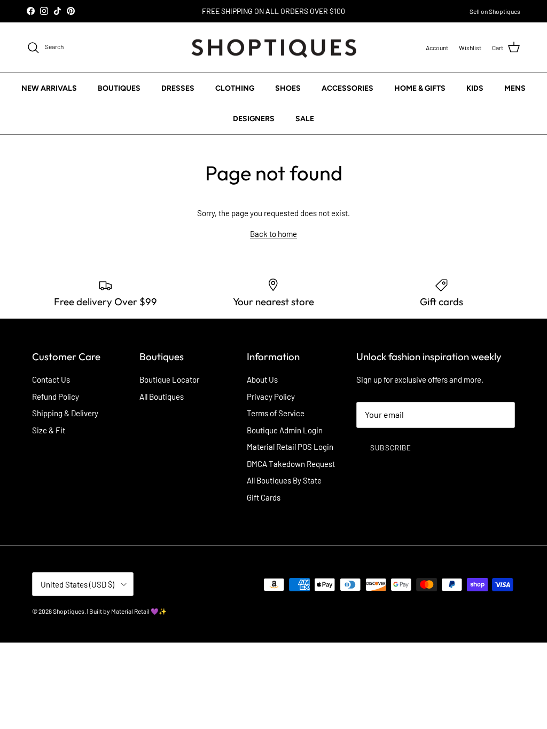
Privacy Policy (271, 396)
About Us (262, 379)
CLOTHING (234, 88)
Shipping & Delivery (65, 413)
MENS (515, 88)
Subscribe (390, 447)
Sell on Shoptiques (495, 11)
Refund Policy (55, 396)
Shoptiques (68, 611)
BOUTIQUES (119, 88)
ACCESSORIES (347, 88)
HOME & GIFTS (420, 88)
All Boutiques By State (284, 480)
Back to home (273, 234)
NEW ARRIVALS (49, 88)
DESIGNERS (254, 118)
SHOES (288, 88)
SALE (304, 118)
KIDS (474, 88)
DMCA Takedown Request (291, 464)
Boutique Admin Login (285, 430)
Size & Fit (48, 430)
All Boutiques (161, 396)
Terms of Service (275, 413)
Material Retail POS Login (290, 446)
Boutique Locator (169, 379)
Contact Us (51, 379)
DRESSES (177, 88)
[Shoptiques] (274, 47)
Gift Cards (263, 497)
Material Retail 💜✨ (139, 611)
